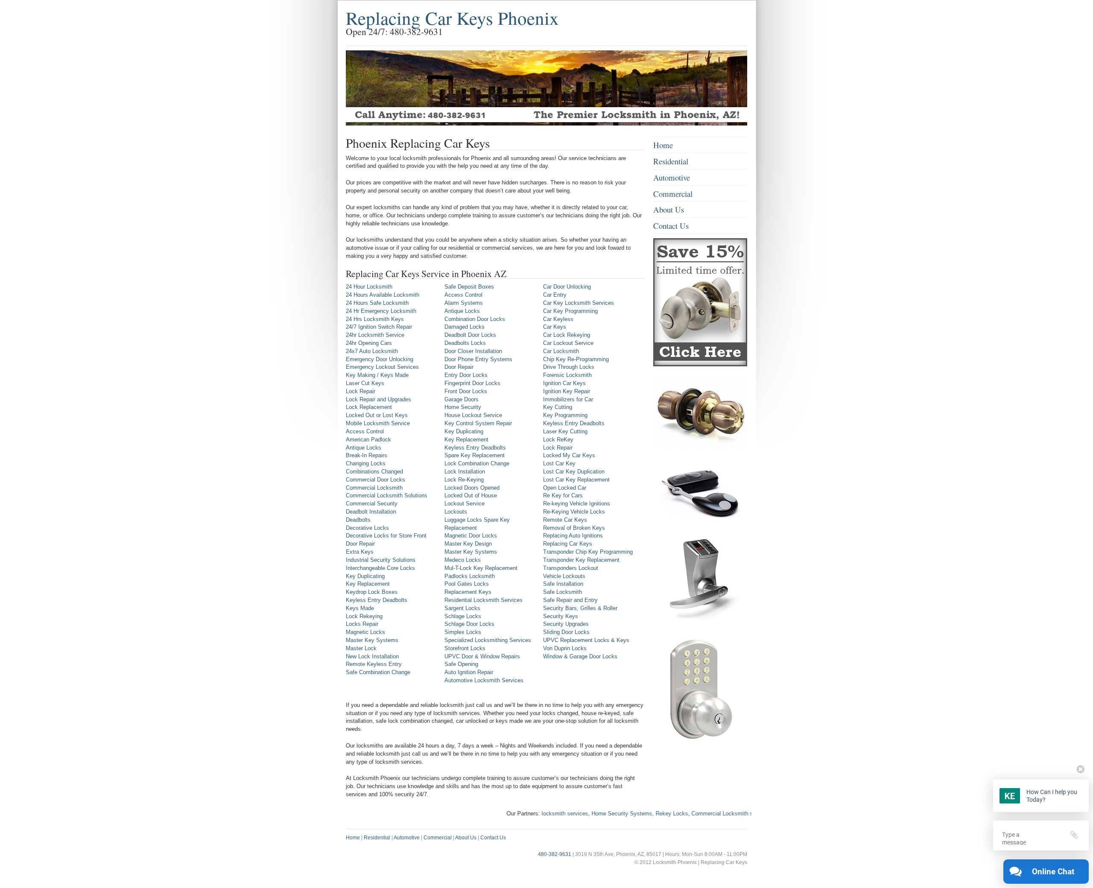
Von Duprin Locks (565, 648)
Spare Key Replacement (474, 455)
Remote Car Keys (565, 520)
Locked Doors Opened (472, 488)
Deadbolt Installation (371, 511)
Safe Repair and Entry (570, 600)
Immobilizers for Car (568, 399)
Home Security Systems (597, 813)
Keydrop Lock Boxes (371, 592)
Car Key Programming (570, 311)
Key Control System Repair (478, 423)
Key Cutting (557, 407)
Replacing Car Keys (567, 543)
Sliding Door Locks (566, 632)
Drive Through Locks (568, 367)
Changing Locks (366, 463)
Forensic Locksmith (567, 375)
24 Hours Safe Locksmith (377, 303)
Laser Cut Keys (365, 383)
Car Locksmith (561, 351)
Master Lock (361, 648)
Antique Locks (363, 447)
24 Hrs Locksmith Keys (375, 319)
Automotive (671, 177)
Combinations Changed (374, 471)
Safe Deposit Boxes (469, 286)
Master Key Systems (372, 640)
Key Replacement (368, 584)
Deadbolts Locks (465, 343)
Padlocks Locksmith (469, 576)
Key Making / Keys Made (377, 375)
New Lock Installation (372, 656)
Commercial (673, 193)
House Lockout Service (473, 415)
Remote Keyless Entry (374, 664)
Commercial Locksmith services (707, 813)
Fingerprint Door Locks (472, 383)
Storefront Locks (464, 648)
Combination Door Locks (474, 319)
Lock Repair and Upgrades (378, 399)
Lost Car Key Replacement (576, 479)
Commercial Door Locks (375, 479)
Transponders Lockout (570, 568)
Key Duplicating (365, 576)
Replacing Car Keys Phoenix (452, 18)
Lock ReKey (558, 439)
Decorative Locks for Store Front (386, 535)
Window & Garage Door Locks (580, 656)
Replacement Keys (467, 592)
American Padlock (368, 439)
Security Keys (560, 616)
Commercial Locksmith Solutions (386, 495)
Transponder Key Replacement (581, 560)
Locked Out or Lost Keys (377, 415)
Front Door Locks (465, 391)
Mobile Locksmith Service (378, 423)
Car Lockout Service (568, 343)
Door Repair (360, 543)
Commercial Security (371, 503)
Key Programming (565, 415)
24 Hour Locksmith (369, 286)
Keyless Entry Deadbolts (376, 600)
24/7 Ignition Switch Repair (379, 327)
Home (663, 145)
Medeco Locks (462, 560)
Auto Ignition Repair (468, 672)
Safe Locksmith (562, 592)
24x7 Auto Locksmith (372, 351)
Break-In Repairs (366, 455)
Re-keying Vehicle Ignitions (576, 503)
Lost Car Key (559, 463)
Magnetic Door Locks (470, 535)
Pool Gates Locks (466, 584)
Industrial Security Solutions (380, 560)
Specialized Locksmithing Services (487, 640)
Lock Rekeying (364, 616)
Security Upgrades (566, 624)
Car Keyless (558, 319)
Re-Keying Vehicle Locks (574, 511)
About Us (668, 209)
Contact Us (671, 225)
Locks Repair (362, 624)
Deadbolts (358, 520)
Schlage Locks (462, 616)
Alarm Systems (463, 303)
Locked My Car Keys (569, 455)
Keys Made (360, 608)
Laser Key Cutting (565, 431)
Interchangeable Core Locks (380, 568)
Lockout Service (464, 503)
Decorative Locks (367, 528)
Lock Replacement (369, 407)
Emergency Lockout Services (382, 367)
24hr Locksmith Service (375, 335)
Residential (670, 161)
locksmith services (540, 813)
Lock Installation (464, 471)
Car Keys (554, 327)
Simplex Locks (462, 632)
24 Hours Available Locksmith (382, 295)
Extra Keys (360, 552)
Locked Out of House (470, 495)
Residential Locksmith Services (483, 600)
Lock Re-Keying (464, 479)
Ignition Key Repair (566, 391)
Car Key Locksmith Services (578, 303)
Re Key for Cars (563, 495)
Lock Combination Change (476, 463)
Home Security (462, 407)
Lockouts (455, 511)
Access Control (365, 431)
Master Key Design (468, 543)
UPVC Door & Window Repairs (482, 656)
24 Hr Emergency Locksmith (381, 311)
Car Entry (555, 295)
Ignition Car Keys (564, 383)
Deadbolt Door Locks (470, 335)
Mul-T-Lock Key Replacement (480, 568)
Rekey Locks (647, 813)
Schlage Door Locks (469, 624)
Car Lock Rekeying (566, 335)
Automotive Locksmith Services (483, 680)
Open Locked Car (564, 488)
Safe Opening (461, 664)
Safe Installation (563, 584)
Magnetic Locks (365, 632)
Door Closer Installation (473, 351)
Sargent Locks (462, 608)
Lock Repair (360, 391)
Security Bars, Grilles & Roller (580, 608)
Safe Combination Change (378, 672)
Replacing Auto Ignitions (573, 535)
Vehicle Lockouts (564, 576)
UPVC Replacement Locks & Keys (586, 640)
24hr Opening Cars (369, 343)
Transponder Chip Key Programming (588, 552)
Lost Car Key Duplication (574, 471)
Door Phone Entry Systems (478, 359)
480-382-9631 (554, 854)
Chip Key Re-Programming (576, 359)
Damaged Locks (464, 327)
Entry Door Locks (466, 375)
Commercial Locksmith (374, 488)
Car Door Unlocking (567, 286)
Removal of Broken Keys (574, 528)
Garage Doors (461, 399)
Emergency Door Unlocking (379, 359)
